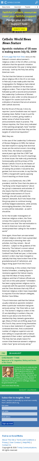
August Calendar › (28, 390)
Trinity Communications (27, 447)
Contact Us (6, 445)
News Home (6, 7)
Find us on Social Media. (12, 436)
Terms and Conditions (25, 440)
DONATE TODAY (19, 29)
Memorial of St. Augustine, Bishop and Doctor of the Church (19, 361)
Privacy (5, 442)
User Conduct (15, 442)
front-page (14, 57)
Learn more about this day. (10, 386)
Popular (27, 7)
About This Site (8, 440)
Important (17, 7)
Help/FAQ (26, 442)
